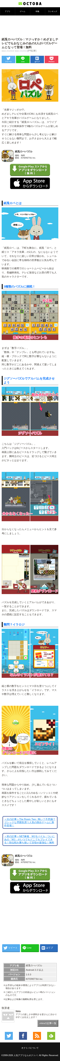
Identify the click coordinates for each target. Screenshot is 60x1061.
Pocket (51, 61)
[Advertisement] (30, 26)
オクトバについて (30, 1048)
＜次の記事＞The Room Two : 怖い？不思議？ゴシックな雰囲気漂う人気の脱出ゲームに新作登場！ (29, 822)
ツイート (8, 61)
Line (23, 61)
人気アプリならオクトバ (26, 1055)
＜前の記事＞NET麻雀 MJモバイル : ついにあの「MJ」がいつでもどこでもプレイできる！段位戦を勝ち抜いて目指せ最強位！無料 (29, 839)
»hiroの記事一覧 (47, 1023)
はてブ (37, 61)
